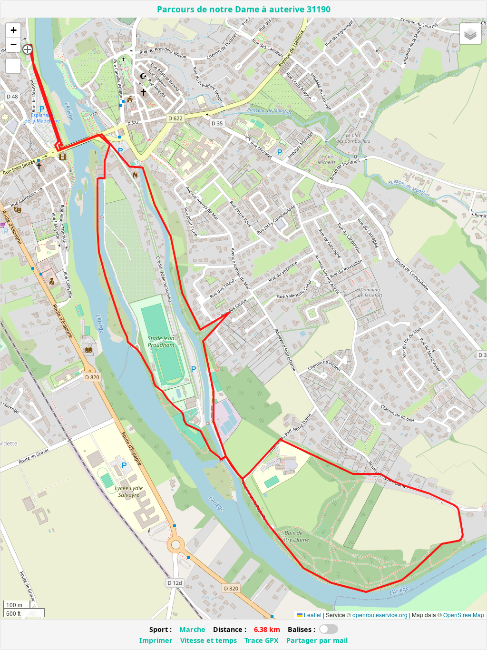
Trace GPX (261, 640)
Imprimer (156, 640)
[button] (27, 49)
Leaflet (311, 615)
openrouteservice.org (380, 615)
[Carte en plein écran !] (13, 66)
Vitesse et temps (208, 640)
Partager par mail (317, 640)
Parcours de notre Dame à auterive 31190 (244, 9)
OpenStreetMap (463, 615)
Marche (192, 629)
